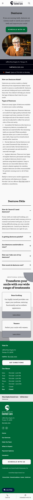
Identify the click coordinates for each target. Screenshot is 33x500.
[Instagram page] (6, 428)
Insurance (5, 455)
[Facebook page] (3, 428)
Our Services (6, 437)
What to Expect (7, 446)
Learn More (16, 315)
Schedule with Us (16, 29)
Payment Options (8, 451)
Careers (22, 477)
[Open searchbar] (29, 3)
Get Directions (16, 362)
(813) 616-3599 (19, 67)
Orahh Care (28, 477)
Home (4, 433)
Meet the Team (7, 442)
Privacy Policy (5, 477)
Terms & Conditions (15, 477)
